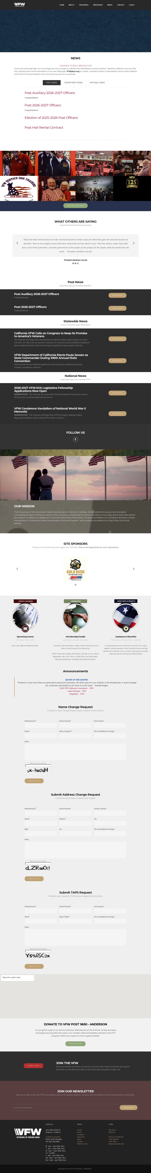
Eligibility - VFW (77, 694)
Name (27, 731)
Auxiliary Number (100, 809)
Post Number (98, 721)
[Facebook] (75, 439)
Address (62, 819)
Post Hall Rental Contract (44, 127)
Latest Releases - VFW (77, 691)
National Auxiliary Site (116, 1144)
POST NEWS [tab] (51, 83)
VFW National (114, 1139)
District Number (64, 721)
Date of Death (64, 917)
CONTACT (120, 5)
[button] (17, 243)
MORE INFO (117, 295)
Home (79, 1130)
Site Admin (112, 1130)
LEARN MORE (33, 1065)
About (79, 1132)
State (26, 829)
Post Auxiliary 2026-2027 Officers (50, 93)
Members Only (82, 1144)
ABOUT (71, 5)
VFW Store (113, 1141)
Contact (80, 1141)
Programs (80, 1134)
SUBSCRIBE (128, 1107)
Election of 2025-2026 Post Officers (51, 118)
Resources (81, 1137)
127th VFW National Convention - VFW (77, 688)
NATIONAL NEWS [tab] (97, 83)
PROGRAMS (83, 5)
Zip (60, 829)
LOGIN (131, 5)
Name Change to (65, 731)
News (79, 1139)
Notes (27, 741)
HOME (62, 5)
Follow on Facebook (116, 1137)
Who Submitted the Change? (104, 731)
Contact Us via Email (53, 1137)
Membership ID (30, 721)
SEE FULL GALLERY (75, 205)
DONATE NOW (75, 1044)
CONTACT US (34, 781)
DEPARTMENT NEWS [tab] (73, 83)
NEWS (109, 5)
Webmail (112, 1132)
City (95, 819)
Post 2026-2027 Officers (43, 105)
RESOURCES (97, 5)
